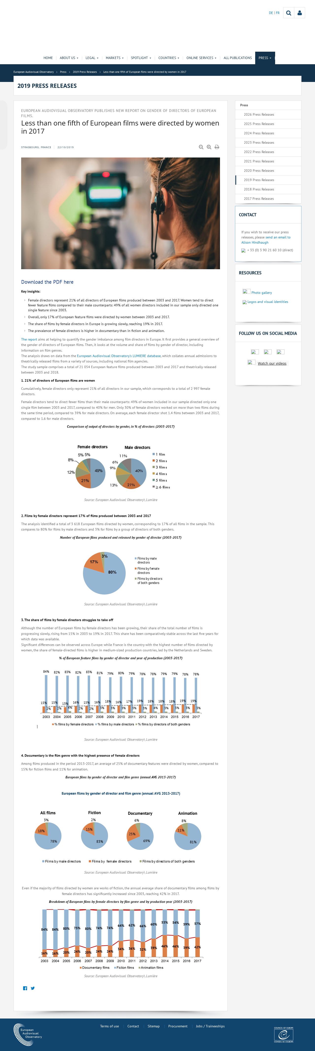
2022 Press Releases (259, 152)
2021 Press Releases (259, 161)
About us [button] (67, 58)
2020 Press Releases (259, 170)
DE (271, 13)
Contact (133, 1026)
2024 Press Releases (259, 133)
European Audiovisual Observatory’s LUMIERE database (119, 356)
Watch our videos (272, 363)
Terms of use (109, 1026)
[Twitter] (32, 988)
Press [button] (263, 58)
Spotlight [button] (139, 58)
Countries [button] (167, 58)
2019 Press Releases (259, 180)
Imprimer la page (217, 147)
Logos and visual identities (268, 301)
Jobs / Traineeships (210, 1026)
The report (29, 339)
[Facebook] (25, 988)
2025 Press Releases (259, 124)
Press (244, 105)
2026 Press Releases (259, 114)
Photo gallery (262, 292)
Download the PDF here (47, 282)
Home (48, 58)
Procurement (178, 1026)
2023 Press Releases (259, 142)
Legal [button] (90, 58)
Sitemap (154, 1026)
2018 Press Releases (259, 189)
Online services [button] (200, 58)
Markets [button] (113, 58)
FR (278, 13)
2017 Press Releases (259, 198)
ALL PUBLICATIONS (238, 58)
